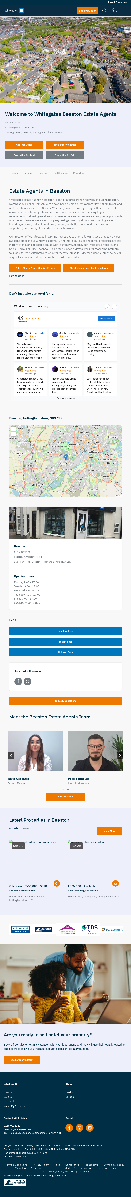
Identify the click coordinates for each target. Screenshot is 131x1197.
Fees (57, 1164)
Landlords (9, 1101)
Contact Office (24, 144)
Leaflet (119, 496)
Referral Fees (65, 652)
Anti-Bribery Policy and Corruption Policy (66, 1171)
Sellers (8, 1096)
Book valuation (65, 796)
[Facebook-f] (69, 1128)
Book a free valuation (65, 144)
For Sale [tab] (13, 828)
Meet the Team (60, 173)
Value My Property (14, 1106)
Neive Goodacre (18, 779)
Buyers (8, 1091)
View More (109, 831)
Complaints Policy (114, 1164)
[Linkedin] (90, 1128)
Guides (69, 1091)
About (15, 173)
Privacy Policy (41, 1164)
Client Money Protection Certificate (35, 268)
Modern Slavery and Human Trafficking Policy (90, 1168)
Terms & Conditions (65, 700)
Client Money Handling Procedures (88, 268)
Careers (70, 1096)
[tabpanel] (65, 872)
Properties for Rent (24, 155)
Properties (78, 173)
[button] (66, 457)
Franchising (91, 1164)
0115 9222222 (13, 122)
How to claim (16, 275)
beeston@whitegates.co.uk (19, 127)
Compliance (72, 1164)
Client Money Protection (28, 1168)
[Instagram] (79, 1128)
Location (42, 173)
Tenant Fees (65, 641)
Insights (28, 173)
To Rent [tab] (26, 828)
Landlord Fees (65, 631)
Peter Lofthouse (78, 779)
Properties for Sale (65, 155)
